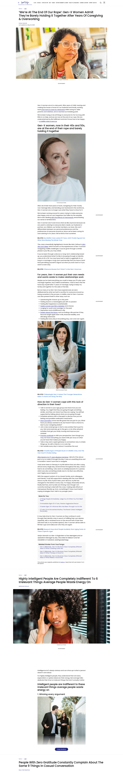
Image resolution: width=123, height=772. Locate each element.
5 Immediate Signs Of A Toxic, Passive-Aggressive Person (59, 503)
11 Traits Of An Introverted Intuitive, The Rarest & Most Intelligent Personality (61, 510)
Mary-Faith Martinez (24, 770)
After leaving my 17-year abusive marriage (53, 457)
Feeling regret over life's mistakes (52, 306)
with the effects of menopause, (62, 217)
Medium (62, 562)
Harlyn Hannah (23, 23)
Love (35, 2)
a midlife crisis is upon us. (48, 121)
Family (53, 2)
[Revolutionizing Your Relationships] (25, 2)
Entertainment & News (62, 2)
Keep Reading (61, 749)
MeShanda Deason (24, 586)
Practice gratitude (46, 436)
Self (50, 2)
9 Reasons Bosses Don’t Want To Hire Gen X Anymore (62, 269)
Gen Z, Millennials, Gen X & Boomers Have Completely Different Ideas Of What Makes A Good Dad (61, 556)
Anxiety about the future (49, 312)
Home (20, 8)
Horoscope (45, 2)
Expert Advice (93, 2)
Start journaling (45, 421)
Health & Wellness (74, 2)
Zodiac (39, 2)
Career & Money (84, 2)
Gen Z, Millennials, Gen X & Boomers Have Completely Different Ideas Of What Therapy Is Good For (61, 552)
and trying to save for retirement (53, 110)
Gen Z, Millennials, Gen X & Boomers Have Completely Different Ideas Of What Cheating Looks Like (61, 547)
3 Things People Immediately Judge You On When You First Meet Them (61, 499)
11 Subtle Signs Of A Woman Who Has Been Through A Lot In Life (61, 506)
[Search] (100, 2)
